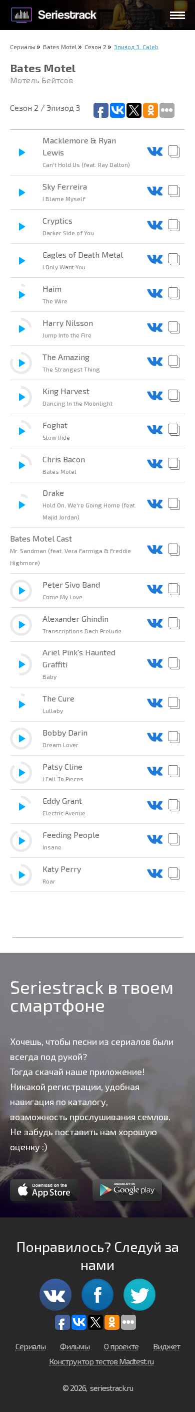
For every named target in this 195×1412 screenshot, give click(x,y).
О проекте (121, 1346)
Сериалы (23, 46)
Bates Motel (60, 46)
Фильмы (75, 1346)
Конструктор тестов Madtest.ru (101, 1361)
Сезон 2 (95, 46)
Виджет (166, 1346)
